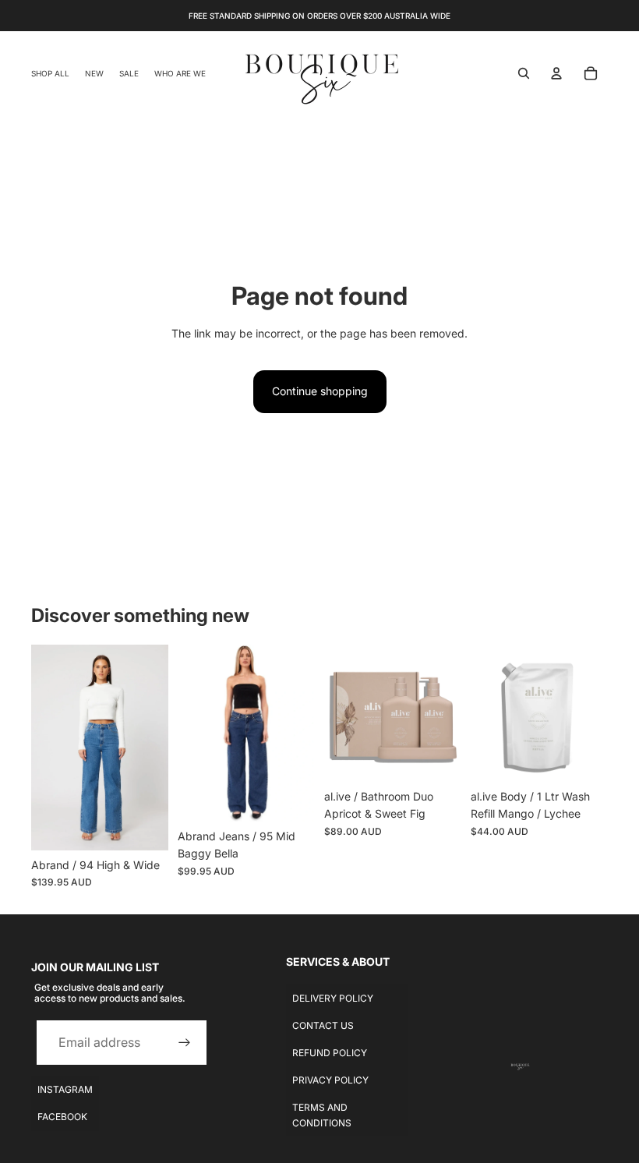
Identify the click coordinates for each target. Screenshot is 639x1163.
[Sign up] (184, 1043)
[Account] (556, 73)
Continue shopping (320, 391)
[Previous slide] (43, 747)
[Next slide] (156, 747)
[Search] (524, 73)
